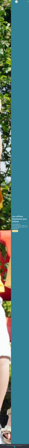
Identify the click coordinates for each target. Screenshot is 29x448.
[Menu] (27, 1)
